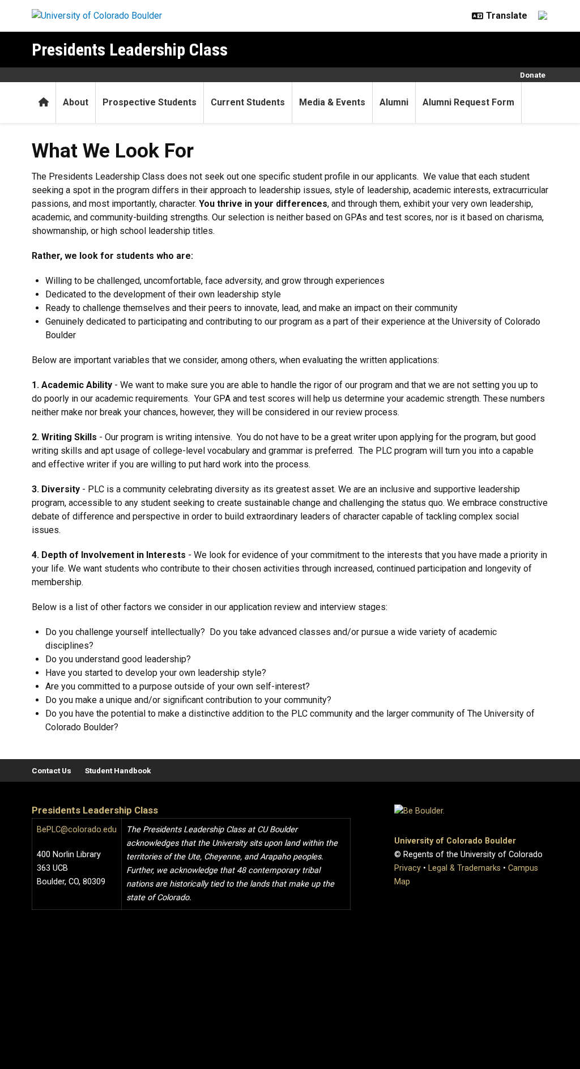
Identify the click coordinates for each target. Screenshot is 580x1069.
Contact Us (51, 770)
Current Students (248, 102)
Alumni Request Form (468, 102)
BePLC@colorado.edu (77, 829)
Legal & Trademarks (464, 868)
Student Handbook (118, 770)
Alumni (393, 102)
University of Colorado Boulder (455, 841)
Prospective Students (150, 102)
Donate (532, 74)
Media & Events (332, 102)
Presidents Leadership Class (130, 49)
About (75, 102)
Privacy (407, 868)
